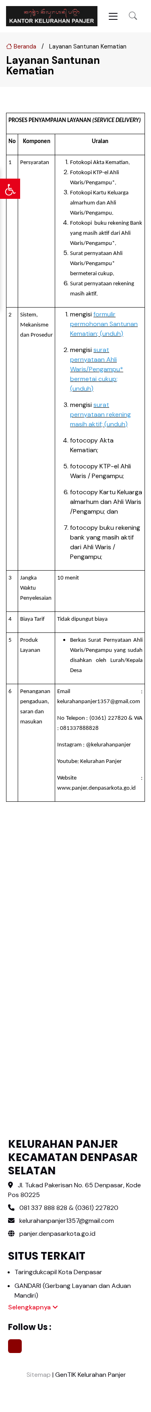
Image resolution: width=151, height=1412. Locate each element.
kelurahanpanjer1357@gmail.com (66, 1220)
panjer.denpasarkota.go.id (56, 1233)
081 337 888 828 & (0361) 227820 (68, 1207)
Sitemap (38, 1374)
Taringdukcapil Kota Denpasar (58, 1272)
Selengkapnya (30, 1307)
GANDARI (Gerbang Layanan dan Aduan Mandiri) (72, 1290)
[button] (133, 16)
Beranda (24, 46)
